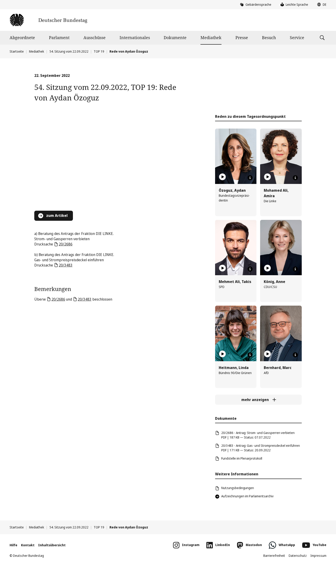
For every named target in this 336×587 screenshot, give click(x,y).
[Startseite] (48, 20)
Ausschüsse (94, 37)
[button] (320, 4)
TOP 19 (99, 51)
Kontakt (28, 545)
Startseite (17, 51)
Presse (241, 37)
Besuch (269, 37)
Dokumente (175, 37)
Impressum (318, 555)
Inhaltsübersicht (52, 545)
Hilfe (13, 545)
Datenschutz (298, 555)
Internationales (135, 37)
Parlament (59, 37)
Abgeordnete (22, 37)
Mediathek (210, 37)
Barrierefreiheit (274, 555)
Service (297, 37)
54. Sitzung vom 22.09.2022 (68, 51)
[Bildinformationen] (250, 177)
